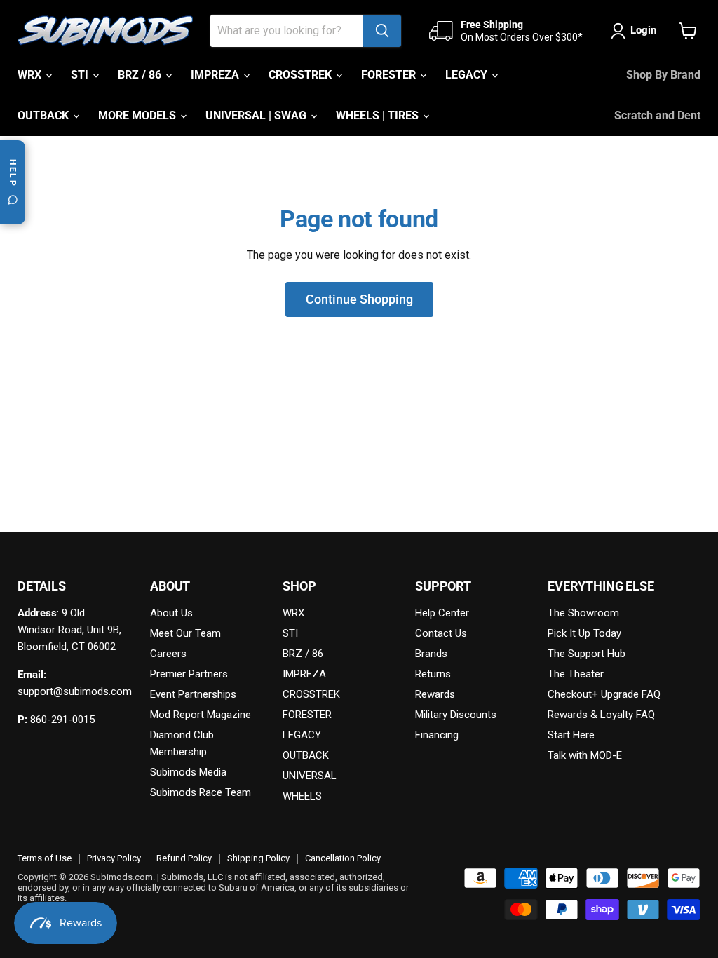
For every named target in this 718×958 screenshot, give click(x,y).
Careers (168, 653)
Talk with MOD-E (585, 755)
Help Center (442, 613)
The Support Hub (586, 653)
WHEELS (302, 796)
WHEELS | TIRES (378, 115)
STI (81, 74)
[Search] (382, 31)
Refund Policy (184, 858)
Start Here (571, 735)
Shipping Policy (258, 858)
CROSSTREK (301, 74)
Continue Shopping (359, 299)
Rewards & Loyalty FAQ (601, 714)
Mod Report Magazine (200, 714)
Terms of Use (45, 858)
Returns (433, 674)
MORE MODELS (138, 115)
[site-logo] (105, 31)
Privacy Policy (114, 858)
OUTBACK (45, 115)
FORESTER (390, 74)
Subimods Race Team (200, 792)
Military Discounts (455, 714)
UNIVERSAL (310, 775)
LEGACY (467, 74)
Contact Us (441, 633)
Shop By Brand (663, 74)
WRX (31, 74)
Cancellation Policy (343, 858)
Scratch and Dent (657, 115)
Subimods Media (188, 772)
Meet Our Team (185, 633)
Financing (437, 735)
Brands (431, 653)
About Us (171, 613)
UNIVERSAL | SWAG (257, 115)
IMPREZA (216, 74)
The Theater (576, 674)
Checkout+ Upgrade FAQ (604, 694)
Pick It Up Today (584, 633)
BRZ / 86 (141, 74)
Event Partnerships (193, 694)
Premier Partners (189, 674)
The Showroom (583, 613)
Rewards (435, 694)
